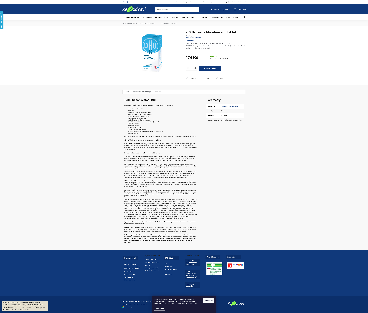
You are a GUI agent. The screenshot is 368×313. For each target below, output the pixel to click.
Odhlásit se (168, 274)
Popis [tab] (126, 92)
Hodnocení (216, 9)
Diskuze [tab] (158, 92)
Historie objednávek (171, 269)
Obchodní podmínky (181, 2)
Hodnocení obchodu (190, 285)
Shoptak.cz (144, 304)
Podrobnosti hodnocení (193, 37)
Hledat (201, 9)
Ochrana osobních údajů (197, 2)
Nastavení (160, 308)
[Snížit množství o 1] (188, 68)
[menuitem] (131, 17)
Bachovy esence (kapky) (222, 2)
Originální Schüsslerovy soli (229, 106)
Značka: (190, 40)
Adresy (167, 272)
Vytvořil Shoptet (129, 307)
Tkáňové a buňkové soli (239, 2)
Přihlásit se (168, 264)
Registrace (168, 266)
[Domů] (124, 23)
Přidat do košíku (209, 68)
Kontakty (209, 2)
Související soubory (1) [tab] (142, 92)
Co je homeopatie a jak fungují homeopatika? (191, 274)
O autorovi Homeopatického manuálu (192, 262)
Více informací (193, 303)
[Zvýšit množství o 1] (195, 68)
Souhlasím (209, 300)
